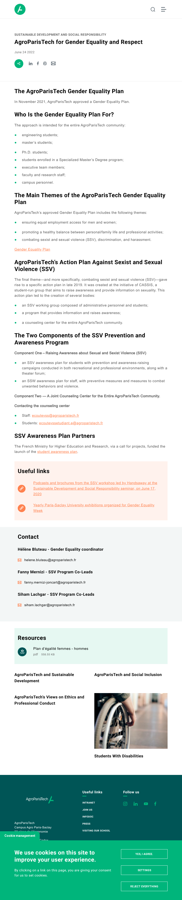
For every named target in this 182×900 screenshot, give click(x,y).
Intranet (88, 802)
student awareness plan (57, 452)
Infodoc (87, 816)
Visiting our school (96, 830)
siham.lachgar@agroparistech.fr (49, 605)
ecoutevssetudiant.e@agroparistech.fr (71, 423)
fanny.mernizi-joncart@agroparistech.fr (55, 582)
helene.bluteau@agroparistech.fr (50, 560)
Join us (87, 809)
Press (86, 823)
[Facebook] (38, 63)
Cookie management (19, 835)
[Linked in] (31, 63)
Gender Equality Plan (32, 250)
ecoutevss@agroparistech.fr (55, 416)
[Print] (45, 63)
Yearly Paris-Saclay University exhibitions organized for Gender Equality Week (93, 508)
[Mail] (53, 63)
